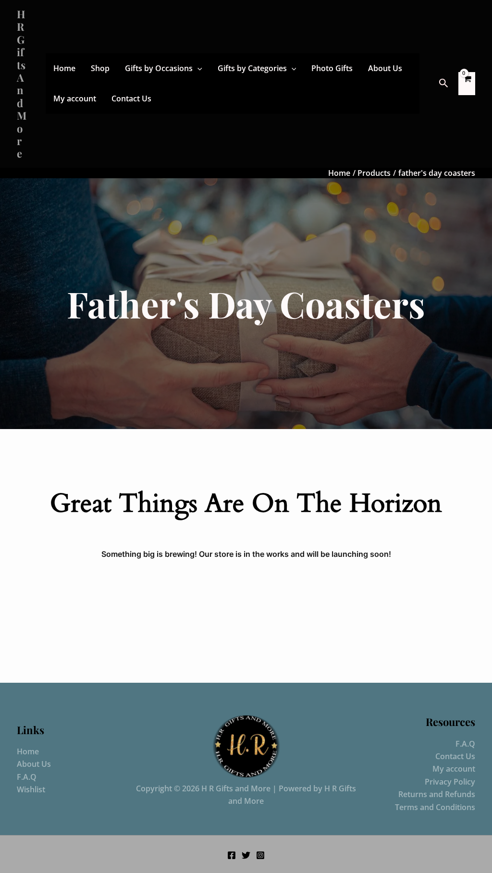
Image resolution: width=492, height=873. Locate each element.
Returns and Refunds (436, 794)
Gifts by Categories (252, 68)
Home (64, 68)
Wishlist (31, 789)
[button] (197, 68)
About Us (385, 68)
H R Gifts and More (21, 83)
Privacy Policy (450, 781)
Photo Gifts (332, 68)
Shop (100, 68)
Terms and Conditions (435, 807)
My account (74, 98)
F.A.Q (27, 777)
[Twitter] (246, 855)
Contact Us (131, 98)
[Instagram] (260, 855)
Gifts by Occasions (159, 68)
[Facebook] (231, 855)
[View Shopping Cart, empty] (466, 83)
